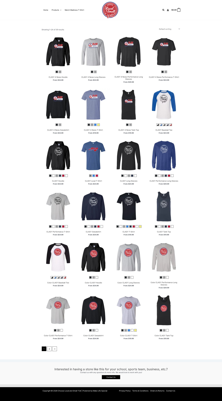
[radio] (57, 72)
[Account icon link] (168, 10)
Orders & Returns (157, 391)
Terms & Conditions (140, 391)
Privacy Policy (125, 391)
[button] (60, 10)
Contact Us (170, 391)
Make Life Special (100, 391)
